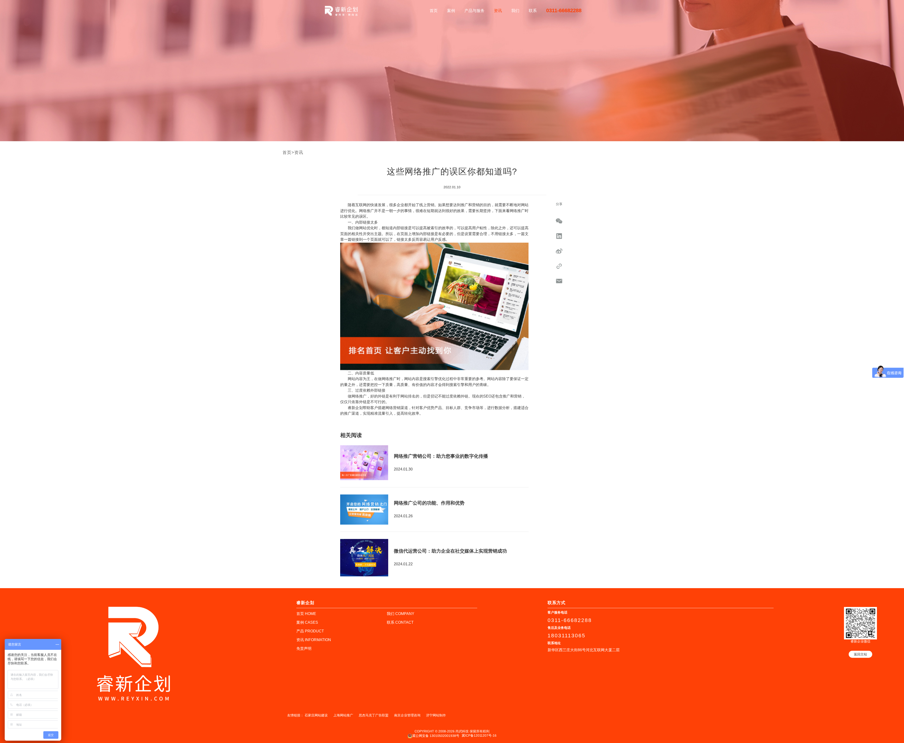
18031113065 (566, 636)
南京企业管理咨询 (407, 715)
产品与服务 (474, 10)
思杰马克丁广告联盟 (373, 715)
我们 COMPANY (400, 614)
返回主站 (860, 654)
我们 (515, 10)
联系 (533, 10)
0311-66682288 (563, 10)
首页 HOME (306, 614)
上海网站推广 (343, 715)
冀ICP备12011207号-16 (479, 735)
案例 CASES (307, 622)
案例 (451, 10)
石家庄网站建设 (316, 715)
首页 (434, 10)
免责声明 (303, 649)
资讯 (498, 10)
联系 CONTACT (400, 622)
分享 (559, 204)
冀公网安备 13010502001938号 (435, 735)
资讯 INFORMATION (313, 640)
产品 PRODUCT (310, 631)
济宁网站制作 (436, 715)
